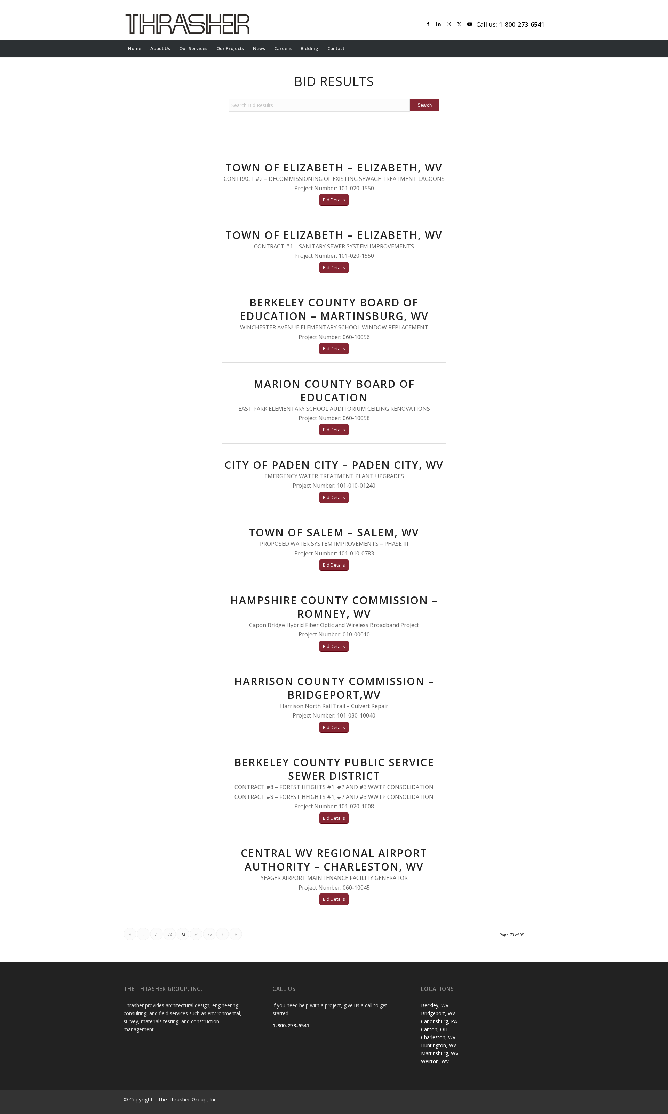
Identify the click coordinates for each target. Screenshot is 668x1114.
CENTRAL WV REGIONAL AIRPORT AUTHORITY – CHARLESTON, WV (334, 860)
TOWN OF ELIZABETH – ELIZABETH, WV (334, 167)
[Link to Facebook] (428, 24)
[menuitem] (135, 48)
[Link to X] (459, 24)
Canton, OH (434, 1029)
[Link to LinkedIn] (438, 24)
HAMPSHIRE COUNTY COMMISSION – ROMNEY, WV (334, 607)
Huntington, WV (438, 1045)
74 (196, 934)
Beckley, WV (434, 1005)
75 (209, 934)
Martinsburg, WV (439, 1053)
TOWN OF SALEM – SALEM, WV (334, 532)
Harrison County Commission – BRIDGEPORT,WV (334, 688)
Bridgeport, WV (438, 1013)
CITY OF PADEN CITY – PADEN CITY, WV (334, 465)
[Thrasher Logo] (187, 24)
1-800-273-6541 (290, 1025)
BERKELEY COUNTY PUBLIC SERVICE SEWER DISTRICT (334, 769)
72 (170, 934)
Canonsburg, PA (439, 1021)
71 (156, 934)
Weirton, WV (435, 1061)
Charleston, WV (438, 1037)
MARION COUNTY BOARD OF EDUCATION (334, 390)
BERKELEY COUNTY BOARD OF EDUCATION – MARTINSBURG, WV (334, 309)
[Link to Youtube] (469, 24)
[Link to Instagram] (449, 24)
